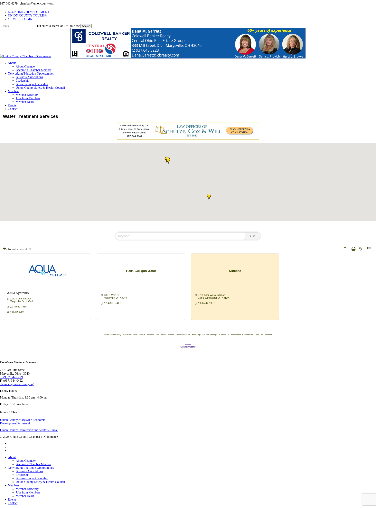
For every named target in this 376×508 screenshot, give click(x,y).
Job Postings (211, 335)
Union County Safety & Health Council (40, 481)
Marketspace (198, 335)
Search (86, 26)
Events (12, 499)
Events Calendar (146, 335)
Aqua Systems (18, 293)
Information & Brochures (242, 335)
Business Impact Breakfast (32, 478)
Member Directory (27, 489)
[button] (168, 161)
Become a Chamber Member (33, 464)
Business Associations (29, 471)
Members (13, 485)
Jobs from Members (28, 492)
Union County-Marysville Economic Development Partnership (22, 421)
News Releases (130, 335)
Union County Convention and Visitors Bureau (29, 430)
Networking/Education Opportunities (31, 467)
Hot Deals (160, 335)
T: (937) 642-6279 (11, 377)
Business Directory (112, 335)
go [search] (254, 236)
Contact (12, 503)
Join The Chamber (263, 335)
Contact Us (224, 335)
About (12, 457)
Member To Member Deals (178, 335)
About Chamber (26, 460)
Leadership (22, 474)
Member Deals (25, 496)
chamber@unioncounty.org (17, 384)
